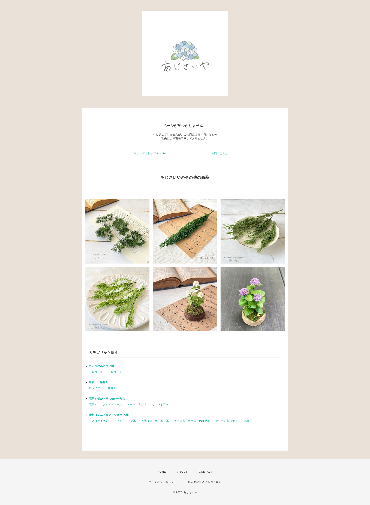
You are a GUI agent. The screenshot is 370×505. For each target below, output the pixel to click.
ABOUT (182, 471)
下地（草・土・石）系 (155, 420)
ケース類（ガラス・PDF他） (192, 420)
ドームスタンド (137, 404)
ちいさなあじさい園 (101, 365)
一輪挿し (110, 388)
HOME (161, 471)
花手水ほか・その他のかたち (107, 398)
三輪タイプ (115, 371)
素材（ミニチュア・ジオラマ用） (110, 414)
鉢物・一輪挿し (99, 382)
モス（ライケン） (100, 420)
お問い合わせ (219, 153)
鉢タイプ (94, 388)
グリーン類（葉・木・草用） (234, 420)
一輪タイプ (96, 371)
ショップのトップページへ (150, 153)
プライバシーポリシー (162, 482)
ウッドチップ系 (126, 420)
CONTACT (206, 471)
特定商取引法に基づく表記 (204, 482)
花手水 (93, 404)
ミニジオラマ (160, 404)
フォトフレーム (112, 404)
